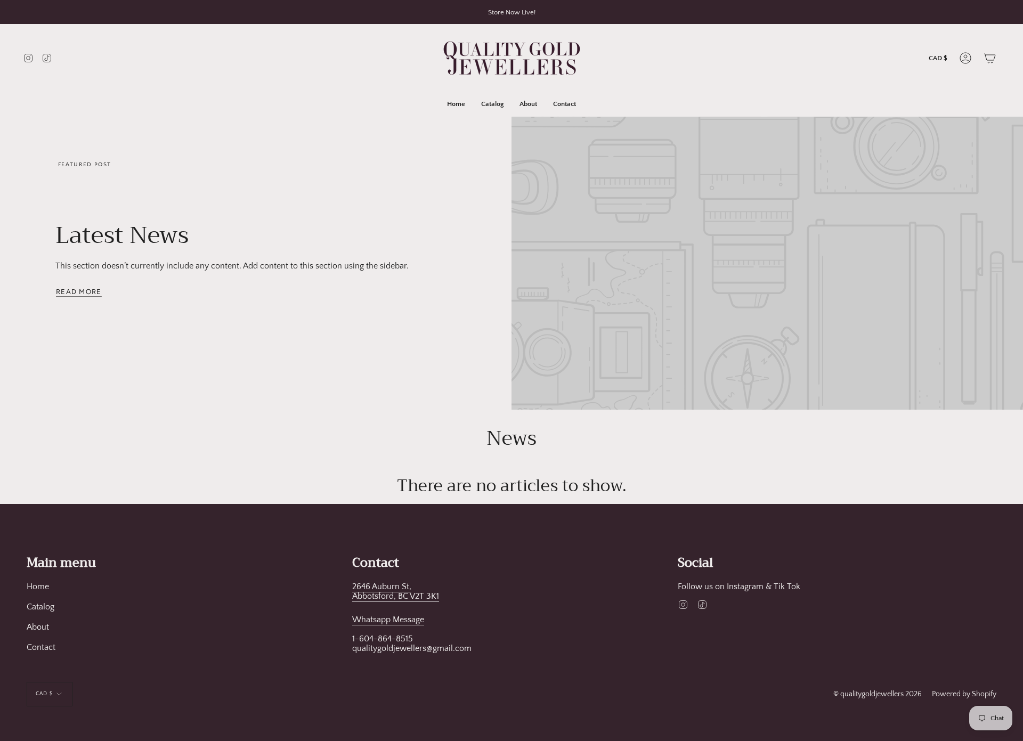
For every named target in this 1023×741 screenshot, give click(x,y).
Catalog (40, 607)
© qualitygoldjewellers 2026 (877, 694)
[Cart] (990, 58)
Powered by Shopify (964, 694)
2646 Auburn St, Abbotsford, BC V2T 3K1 (395, 591)
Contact (41, 647)
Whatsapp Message (388, 619)
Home (38, 586)
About (38, 627)
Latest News (122, 235)
